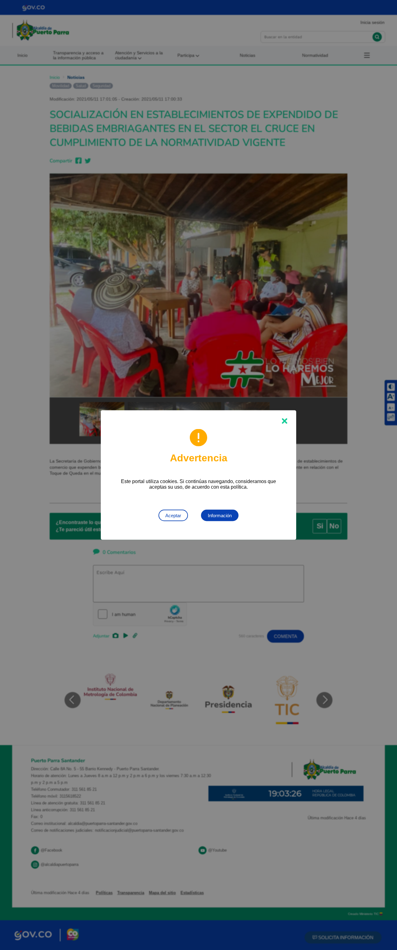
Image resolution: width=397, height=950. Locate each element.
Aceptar (173, 515)
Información (220, 515)
